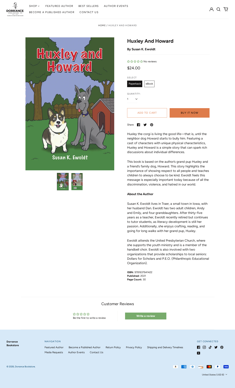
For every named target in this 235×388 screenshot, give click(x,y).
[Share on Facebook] (138, 124)
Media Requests (54, 352)
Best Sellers (88, 6)
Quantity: (134, 93)
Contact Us (88, 12)
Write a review (145, 316)
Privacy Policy (134, 347)
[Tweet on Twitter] (145, 124)
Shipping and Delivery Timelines (165, 347)
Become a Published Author (51, 12)
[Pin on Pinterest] (151, 124)
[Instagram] (204, 347)
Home (102, 25)
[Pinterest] (221, 347)
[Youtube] (198, 353)
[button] (219, 9)
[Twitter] (216, 347)
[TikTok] (210, 347)
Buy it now (189, 112)
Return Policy (113, 347)
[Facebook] (198, 347)
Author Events (116, 6)
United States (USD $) (213, 374)
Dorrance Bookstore (25, 366)
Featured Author (59, 6)
